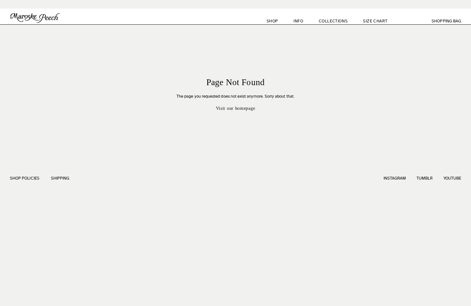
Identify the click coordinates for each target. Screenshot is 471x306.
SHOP (272, 21)
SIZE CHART (375, 21)
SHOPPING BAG (450, 21)
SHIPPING (60, 179)
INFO (298, 21)
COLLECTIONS (333, 21)
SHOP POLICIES (24, 179)
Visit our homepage (235, 108)
